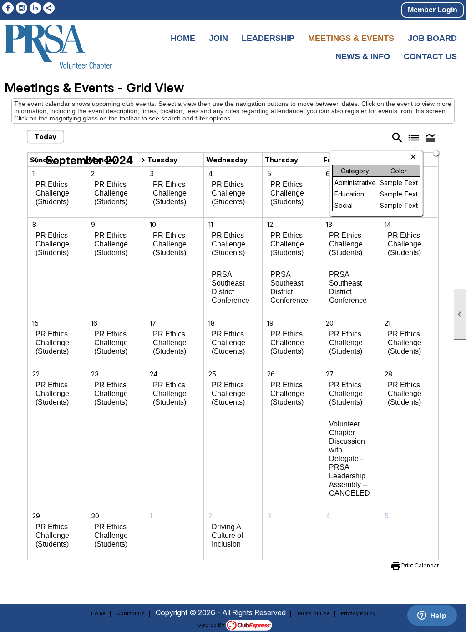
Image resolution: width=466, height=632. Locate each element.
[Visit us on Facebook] (8, 8)
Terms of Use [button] (313, 613)
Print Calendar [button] (420, 565)
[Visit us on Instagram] (21, 8)
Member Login (432, 10)
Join (218, 38)
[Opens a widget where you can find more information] (432, 616)
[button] (430, 137)
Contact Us (430, 56)
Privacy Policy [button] (358, 613)
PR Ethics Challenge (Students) (52, 193)
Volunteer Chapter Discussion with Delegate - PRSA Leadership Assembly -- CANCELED (349, 458)
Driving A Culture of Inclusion (227, 535)
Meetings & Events (351, 38)
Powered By (210, 625)
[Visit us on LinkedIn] (35, 8)
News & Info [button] (362, 56)
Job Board (432, 38)
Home (183, 38)
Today (45, 136)
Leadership (268, 38)
